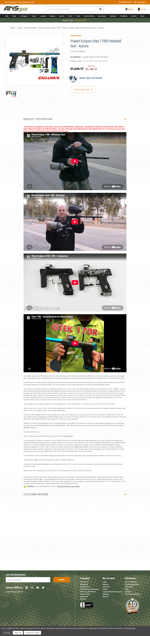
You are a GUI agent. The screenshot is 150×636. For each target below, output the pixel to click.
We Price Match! (11, 2)
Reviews (83, 599)
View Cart (106, 587)
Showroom (84, 597)
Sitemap (128, 592)
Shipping (106, 594)
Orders (105, 589)
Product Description (37, 119)
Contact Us (84, 582)
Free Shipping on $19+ (27, 2)
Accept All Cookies (32, 633)
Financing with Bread (88, 592)
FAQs (127, 589)
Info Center (129, 587)
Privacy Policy (85, 594)
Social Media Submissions (89, 589)
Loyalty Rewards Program (112, 592)
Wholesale (84, 584)
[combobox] (75, 9)
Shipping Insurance (132, 584)
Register (106, 584)
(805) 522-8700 (126, 2)
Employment (84, 587)
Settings (7, 633)
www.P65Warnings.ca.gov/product (68, 486)
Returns (105, 597)
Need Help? (141, 2)
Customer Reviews (35, 494)
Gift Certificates (131, 582)
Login (105, 582)
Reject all (17, 633)
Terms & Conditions (132, 594)
